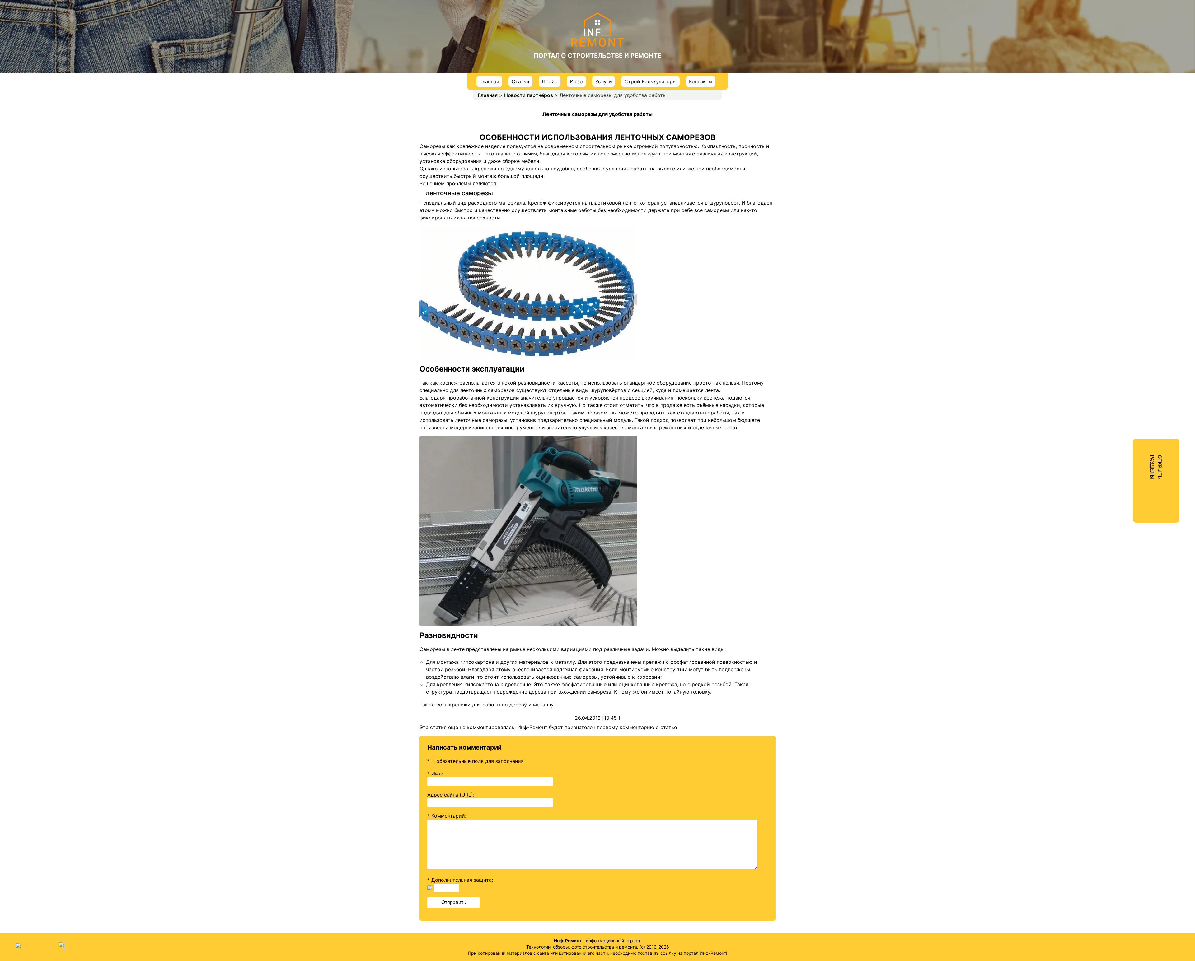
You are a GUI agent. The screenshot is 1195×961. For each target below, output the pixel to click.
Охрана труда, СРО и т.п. (1129, 209)
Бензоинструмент (1120, 299)
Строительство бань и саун (1133, 98)
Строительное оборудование (1135, 310)
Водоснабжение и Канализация (1137, 153)
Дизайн (1108, 75)
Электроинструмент (1124, 288)
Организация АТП (1120, 254)
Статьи (520, 81)
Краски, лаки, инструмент (1131, 277)
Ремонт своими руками (1128, 221)
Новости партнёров (528, 95)
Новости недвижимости (1129, 42)
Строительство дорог (1126, 243)
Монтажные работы (1123, 165)
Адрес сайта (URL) (450, 795)
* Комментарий (446, 816)
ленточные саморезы (459, 193)
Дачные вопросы (1119, 321)
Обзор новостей (1119, 53)
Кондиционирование (1124, 131)
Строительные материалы (1131, 265)
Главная (489, 81)
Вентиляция (1113, 120)
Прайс (549, 81)
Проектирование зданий (1129, 176)
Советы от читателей (1125, 344)
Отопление (1112, 142)
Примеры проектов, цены (1130, 109)
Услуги (603, 81)
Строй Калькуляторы (650, 81)
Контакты (700, 81)
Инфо (576, 81)
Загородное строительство (1133, 86)
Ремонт (1108, 64)
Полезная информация (1127, 333)
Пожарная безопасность (1129, 198)
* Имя (434, 773)
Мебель (1108, 232)
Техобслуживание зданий (1130, 187)
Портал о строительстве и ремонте (597, 55)
